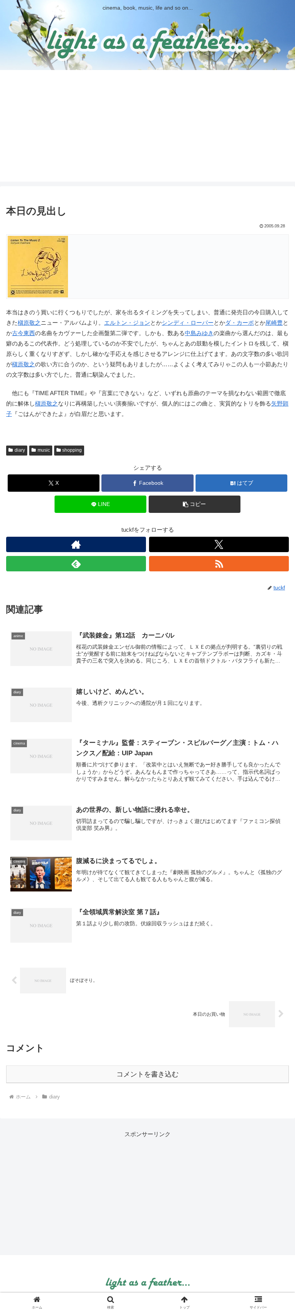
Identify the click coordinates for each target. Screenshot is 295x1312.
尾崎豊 (274, 322)
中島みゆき (199, 333)
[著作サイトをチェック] (76, 544)
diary (20, 450)
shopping (72, 450)
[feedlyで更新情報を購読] (76, 563)
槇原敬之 (29, 322)
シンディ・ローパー (188, 322)
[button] (194, 504)
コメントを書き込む (147, 1074)
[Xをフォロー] (219, 544)
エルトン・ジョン (127, 322)
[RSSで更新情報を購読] (219, 563)
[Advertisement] (147, 128)
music (44, 450)
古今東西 (23, 333)
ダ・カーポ (239, 322)
